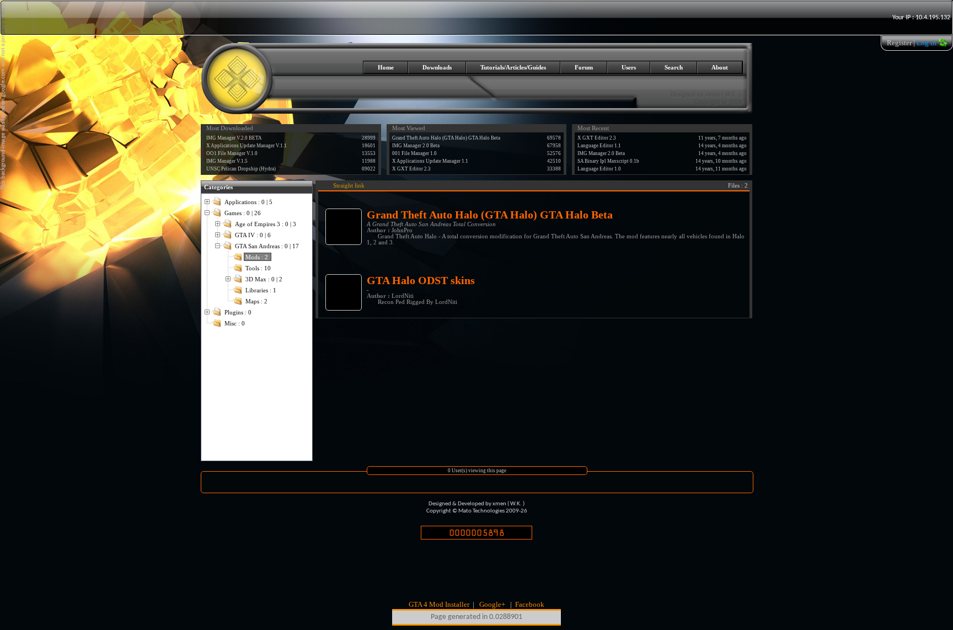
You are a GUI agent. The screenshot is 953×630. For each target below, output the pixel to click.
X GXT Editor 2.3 (411, 169)
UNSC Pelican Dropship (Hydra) (241, 169)
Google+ (492, 604)
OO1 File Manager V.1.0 (232, 153)
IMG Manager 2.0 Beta (416, 145)
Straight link (349, 186)
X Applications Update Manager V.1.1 (246, 145)
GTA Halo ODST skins (421, 280)
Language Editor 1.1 (599, 145)
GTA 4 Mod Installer (439, 604)
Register (899, 43)
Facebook (529, 604)
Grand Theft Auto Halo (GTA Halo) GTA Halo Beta (446, 138)
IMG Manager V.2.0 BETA (234, 138)
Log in (926, 43)
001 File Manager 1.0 (414, 153)
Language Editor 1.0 (599, 169)
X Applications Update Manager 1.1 (430, 161)
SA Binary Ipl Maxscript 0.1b (608, 161)
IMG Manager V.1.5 (227, 161)
